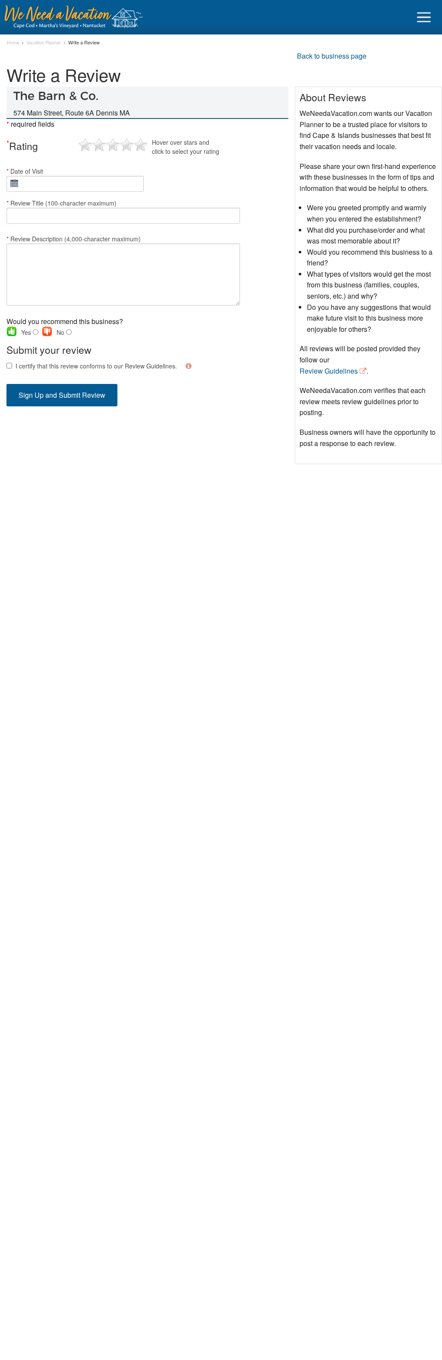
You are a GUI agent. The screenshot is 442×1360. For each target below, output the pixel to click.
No (61, 332)
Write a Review (84, 42)
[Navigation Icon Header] (423, 17)
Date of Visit (24, 171)
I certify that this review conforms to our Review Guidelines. (96, 366)
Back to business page (331, 56)
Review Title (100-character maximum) (61, 203)
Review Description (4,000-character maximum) (73, 238)
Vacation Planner (43, 42)
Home (13, 42)
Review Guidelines (329, 371)
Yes (27, 332)
